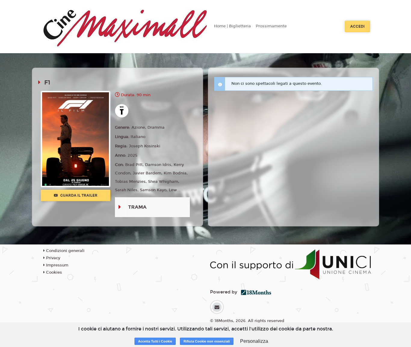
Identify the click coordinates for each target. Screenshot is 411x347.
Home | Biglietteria (232, 26)
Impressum (56, 265)
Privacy (52, 258)
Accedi (357, 26)
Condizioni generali (65, 250)
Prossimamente (271, 26)
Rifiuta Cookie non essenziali (207, 341)
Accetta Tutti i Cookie (155, 341)
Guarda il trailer (78, 195)
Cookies (53, 272)
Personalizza (254, 341)
